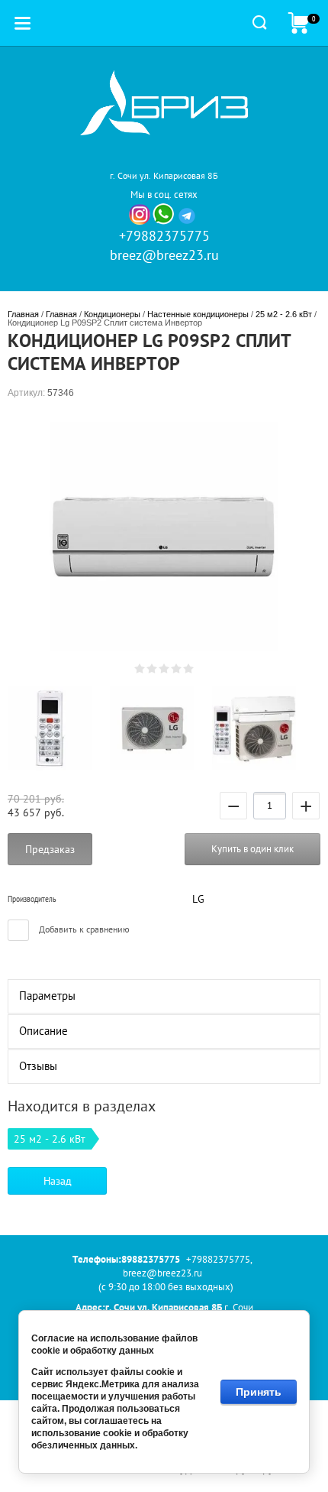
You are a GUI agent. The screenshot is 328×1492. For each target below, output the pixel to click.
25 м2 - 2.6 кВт (284, 314)
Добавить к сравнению (83, 929)
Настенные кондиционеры (198, 314)
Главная (23, 314)
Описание (43, 1030)
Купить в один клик (252, 848)
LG (198, 899)
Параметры (47, 995)
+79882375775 (164, 236)
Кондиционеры (112, 314)
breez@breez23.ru (164, 255)
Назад (57, 1181)
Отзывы (38, 1066)
